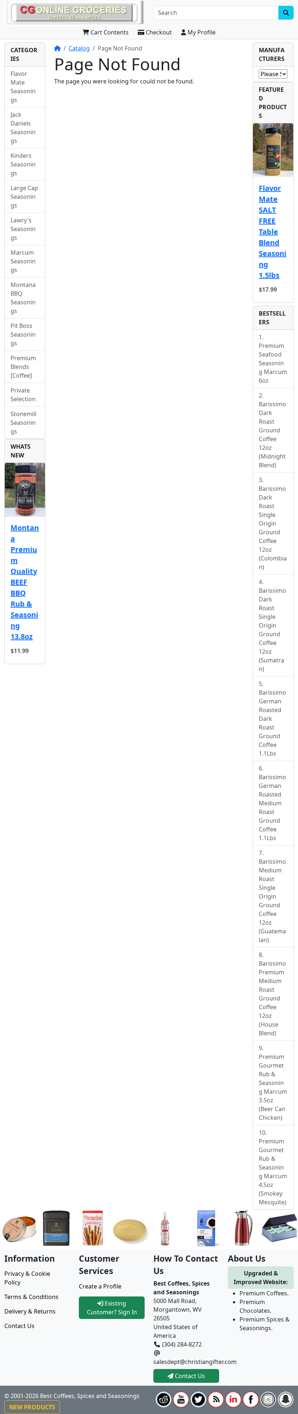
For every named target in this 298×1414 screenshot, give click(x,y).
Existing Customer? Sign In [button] (112, 1307)
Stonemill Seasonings (23, 422)
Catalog (79, 48)
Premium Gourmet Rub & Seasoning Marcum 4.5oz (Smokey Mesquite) (273, 1171)
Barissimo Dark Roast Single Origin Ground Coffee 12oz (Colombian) (273, 528)
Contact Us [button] (189, 1376)
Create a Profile (100, 1286)
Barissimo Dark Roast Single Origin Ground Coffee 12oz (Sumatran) (272, 630)
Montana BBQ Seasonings (23, 298)
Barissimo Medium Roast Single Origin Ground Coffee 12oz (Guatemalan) (272, 901)
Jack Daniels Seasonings (23, 128)
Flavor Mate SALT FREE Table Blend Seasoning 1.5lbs (272, 231)
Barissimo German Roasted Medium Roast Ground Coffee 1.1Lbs (272, 807)
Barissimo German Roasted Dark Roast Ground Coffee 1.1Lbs (272, 722)
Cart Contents (109, 32)
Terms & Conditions (31, 1297)
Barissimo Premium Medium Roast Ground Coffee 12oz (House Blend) (272, 998)
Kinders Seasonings (23, 164)
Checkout (158, 32)
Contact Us (19, 1326)
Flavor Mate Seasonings (23, 87)
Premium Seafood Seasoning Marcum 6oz (273, 363)
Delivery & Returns (30, 1311)
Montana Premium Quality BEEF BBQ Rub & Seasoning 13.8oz (25, 582)
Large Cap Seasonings (24, 196)
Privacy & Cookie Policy (27, 1278)
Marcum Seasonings (23, 261)
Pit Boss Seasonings (23, 334)
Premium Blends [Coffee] (23, 366)
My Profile (201, 32)
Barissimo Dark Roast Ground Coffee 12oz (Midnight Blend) (272, 434)
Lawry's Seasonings (23, 229)
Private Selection (23, 394)
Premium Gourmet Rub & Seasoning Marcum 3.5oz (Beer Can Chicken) (273, 1087)
